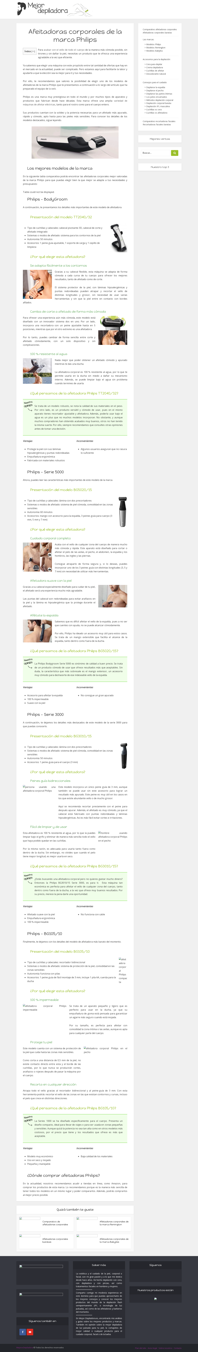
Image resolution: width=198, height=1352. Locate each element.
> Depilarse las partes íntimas (158, 93)
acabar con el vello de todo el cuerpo (64, 49)
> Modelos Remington (155, 47)
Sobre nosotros (165, 1348)
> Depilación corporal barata (158, 103)
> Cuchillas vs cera (153, 109)
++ (33, 51)
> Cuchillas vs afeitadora (156, 112)
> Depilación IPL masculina (157, 106)
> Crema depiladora (154, 67)
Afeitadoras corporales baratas (157, 32)
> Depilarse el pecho (154, 90)
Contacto (178, 1348)
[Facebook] (22, 1332)
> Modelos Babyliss (154, 50)
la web (52, 88)
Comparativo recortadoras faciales (159, 121)
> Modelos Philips (153, 44)
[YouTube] (30, 1332)
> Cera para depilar (153, 64)
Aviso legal (152, 1348)
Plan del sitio (140, 1348)
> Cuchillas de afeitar (154, 70)
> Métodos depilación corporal (159, 100)
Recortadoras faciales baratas (157, 124)
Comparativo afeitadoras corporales (160, 29)
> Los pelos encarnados (156, 97)
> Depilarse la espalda (155, 87)
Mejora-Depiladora (24, 1347)
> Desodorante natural (155, 73)
